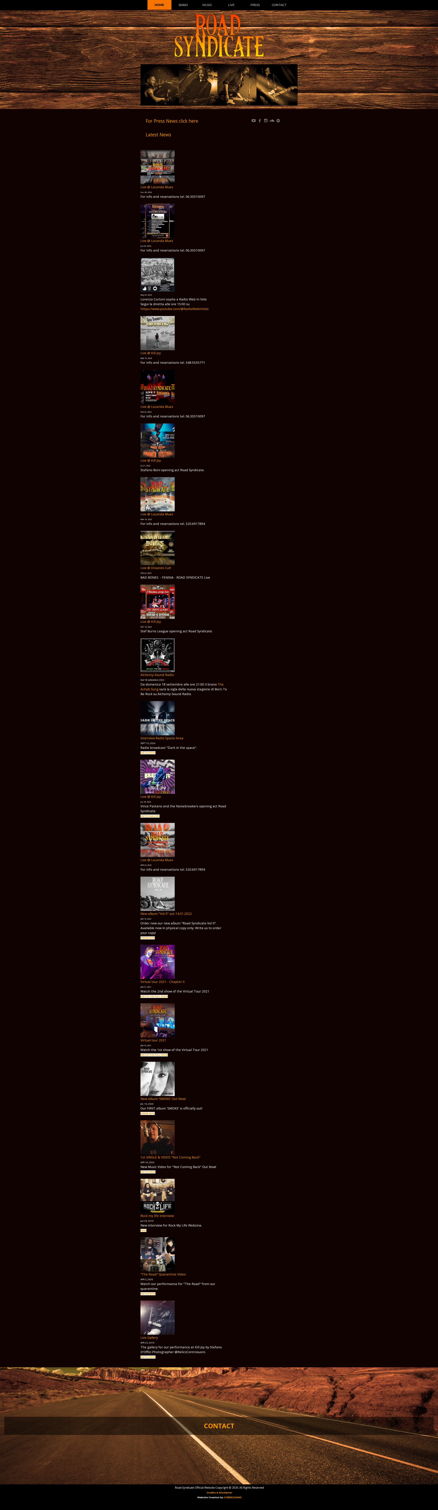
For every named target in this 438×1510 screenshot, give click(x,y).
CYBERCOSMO (233, 1497)
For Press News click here (172, 121)
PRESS (255, 5)
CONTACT (279, 5)
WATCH (145, 816)
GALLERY (155, 816)
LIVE (231, 5)
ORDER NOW (147, 937)
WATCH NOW (148, 752)
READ (143, 1230)
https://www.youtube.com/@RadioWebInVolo (174, 309)
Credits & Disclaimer (219, 1492)
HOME (159, 5)
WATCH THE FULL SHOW (154, 996)
